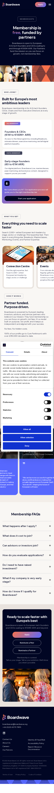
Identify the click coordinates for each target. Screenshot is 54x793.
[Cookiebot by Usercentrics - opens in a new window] (40, 345)
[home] (11, 4)
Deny (27, 446)
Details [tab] (27, 352)
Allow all (27, 429)
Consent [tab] (9, 352)
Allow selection (27, 437)
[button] (48, 4)
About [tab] (44, 352)
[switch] (47, 402)
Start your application (27, 198)
